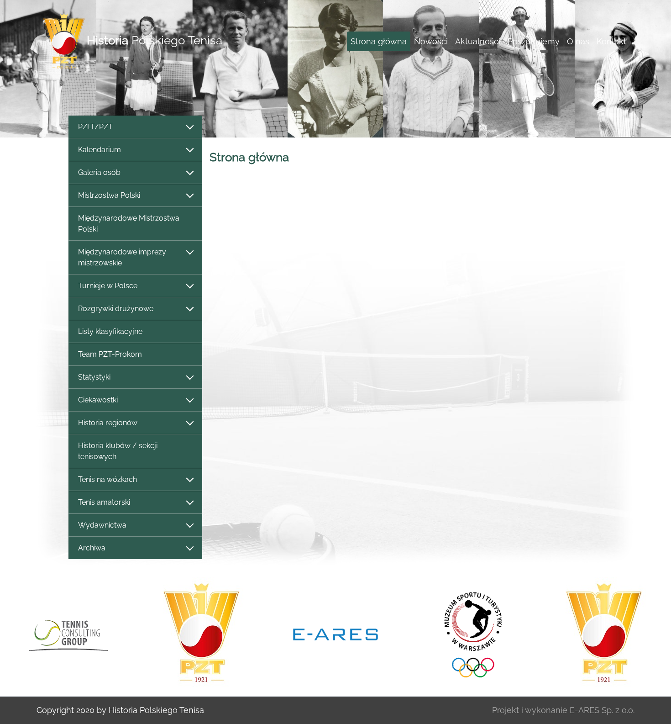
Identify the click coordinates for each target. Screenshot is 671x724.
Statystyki (94, 377)
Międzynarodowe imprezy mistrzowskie (122, 257)
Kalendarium (99, 149)
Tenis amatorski (104, 502)
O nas (578, 41)
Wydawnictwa (102, 525)
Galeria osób (99, 172)
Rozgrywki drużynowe (115, 308)
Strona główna (379, 41)
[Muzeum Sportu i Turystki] (470, 633)
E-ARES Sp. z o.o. (602, 710)
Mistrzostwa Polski (109, 195)
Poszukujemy (534, 41)
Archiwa (91, 548)
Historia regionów (107, 422)
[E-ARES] (335, 633)
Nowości (431, 41)
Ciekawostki (98, 400)
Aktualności (477, 41)
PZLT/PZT (95, 126)
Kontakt (611, 41)
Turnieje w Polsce (107, 285)
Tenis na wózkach (107, 479)
